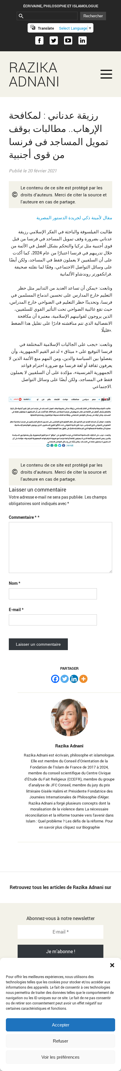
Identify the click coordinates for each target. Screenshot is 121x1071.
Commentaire (22, 517)
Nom (14, 583)
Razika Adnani (34, 74)
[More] (83, 679)
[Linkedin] (74, 679)
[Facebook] (55, 679)
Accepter (60, 1024)
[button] (112, 965)
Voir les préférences (60, 1057)
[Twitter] (64, 679)
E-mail (16, 609)
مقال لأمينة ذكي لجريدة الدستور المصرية (74, 217)
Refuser (60, 1040)
